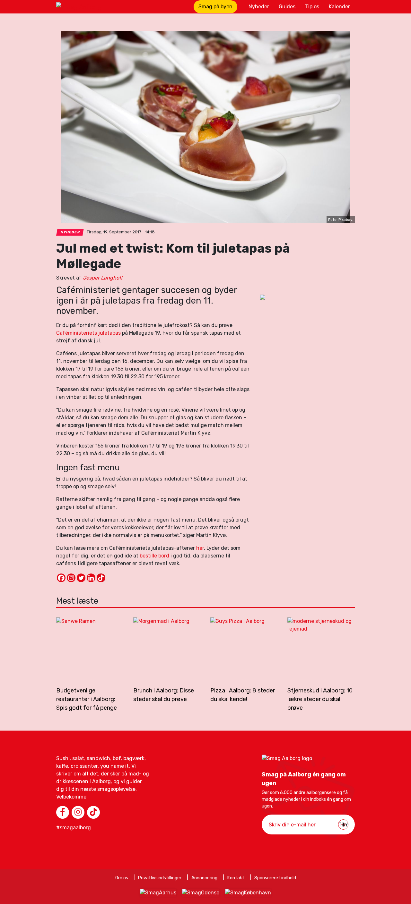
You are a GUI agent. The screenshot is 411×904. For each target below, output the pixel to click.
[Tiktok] (101, 577)
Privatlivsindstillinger (159, 878)
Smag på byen (215, 7)
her (200, 548)
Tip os (312, 7)
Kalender (339, 7)
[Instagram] (71, 577)
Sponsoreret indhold (275, 878)
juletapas (109, 333)
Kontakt (235, 878)
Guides (287, 7)
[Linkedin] (91, 577)
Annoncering (204, 878)
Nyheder (259, 7)
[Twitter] (81, 577)
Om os (121, 878)
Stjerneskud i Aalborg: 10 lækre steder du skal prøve (320, 699)
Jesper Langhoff (103, 278)
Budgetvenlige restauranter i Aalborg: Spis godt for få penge (86, 699)
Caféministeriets (76, 333)
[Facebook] (61, 577)
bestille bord (154, 556)
